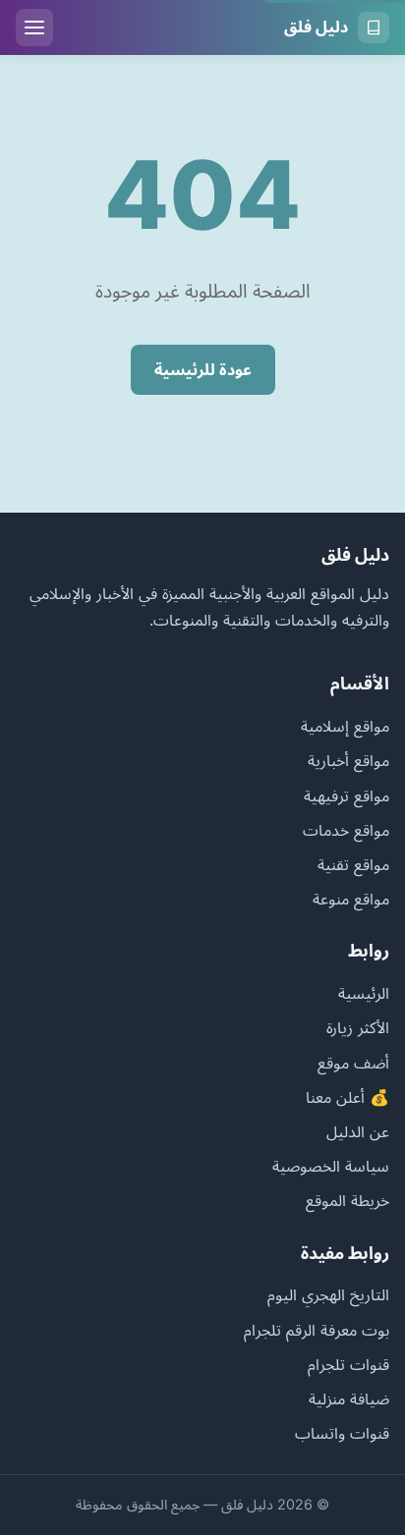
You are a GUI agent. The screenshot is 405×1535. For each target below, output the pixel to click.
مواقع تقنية (353, 864)
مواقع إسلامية (345, 726)
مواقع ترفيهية (346, 795)
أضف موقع (353, 1062)
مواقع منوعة (351, 898)
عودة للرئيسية (203, 369)
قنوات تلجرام (348, 1364)
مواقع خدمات (346, 830)
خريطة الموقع (347, 1200)
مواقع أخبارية (348, 760)
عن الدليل (357, 1131)
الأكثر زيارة (357, 1027)
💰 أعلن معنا (347, 1097)
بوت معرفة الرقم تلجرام (316, 1330)
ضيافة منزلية (349, 1398)
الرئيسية (363, 993)
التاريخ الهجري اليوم (328, 1294)
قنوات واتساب (342, 1433)
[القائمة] (34, 27)
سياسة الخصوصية (330, 1166)
